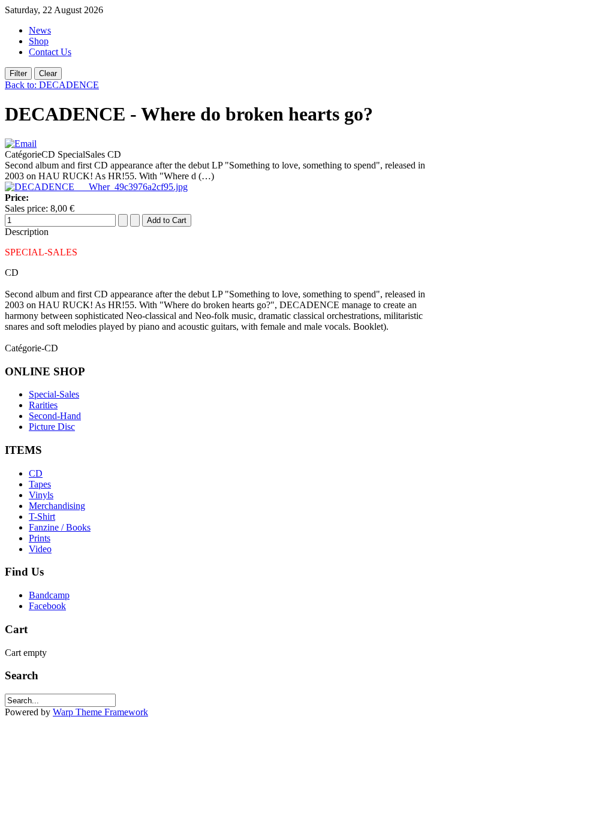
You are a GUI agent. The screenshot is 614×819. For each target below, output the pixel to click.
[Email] (21, 143)
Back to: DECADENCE (52, 85)
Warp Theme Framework (100, 712)
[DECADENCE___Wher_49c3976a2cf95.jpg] (96, 187)
